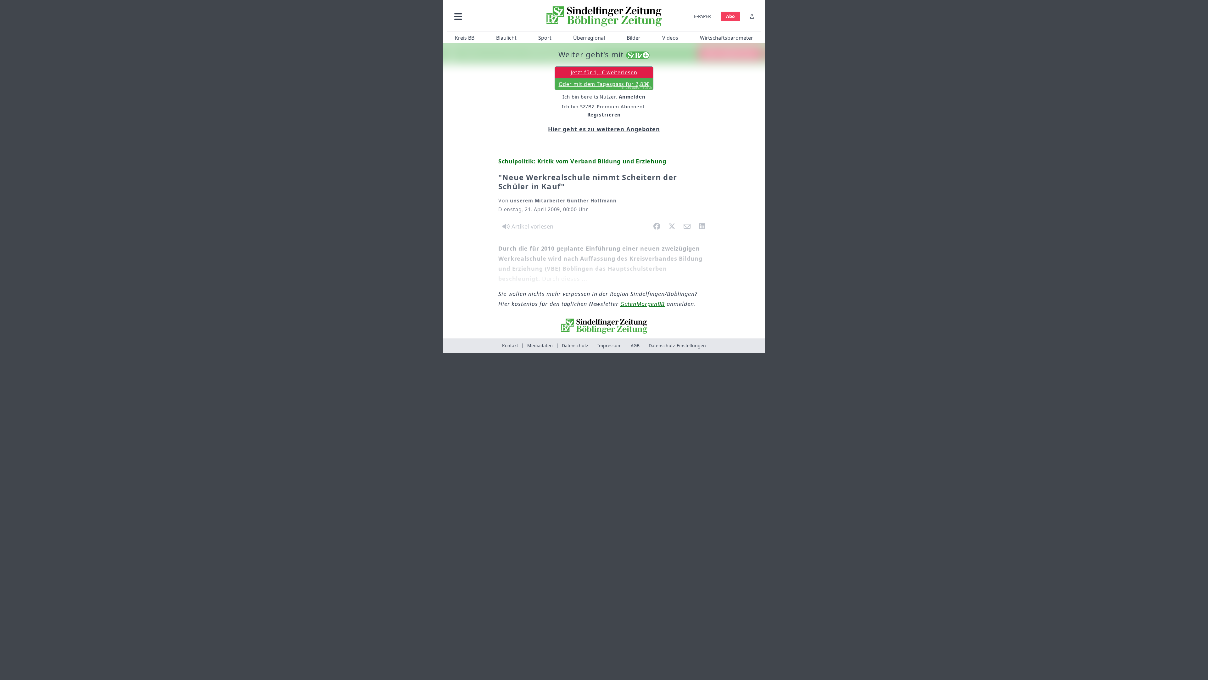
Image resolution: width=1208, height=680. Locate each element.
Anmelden (632, 97)
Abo (730, 16)
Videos (670, 37)
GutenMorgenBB (642, 304)
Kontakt (510, 345)
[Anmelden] (752, 16)
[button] (491, 16)
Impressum (609, 345)
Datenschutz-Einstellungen (677, 345)
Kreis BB (464, 37)
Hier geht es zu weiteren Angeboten (604, 129)
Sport (544, 37)
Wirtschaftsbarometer (726, 37)
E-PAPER (702, 16)
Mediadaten (540, 345)
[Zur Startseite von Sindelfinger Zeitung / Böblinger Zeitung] (604, 16)
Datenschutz (575, 345)
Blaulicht (506, 37)
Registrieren (604, 114)
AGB (635, 345)
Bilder (633, 37)
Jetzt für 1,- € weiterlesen (604, 72)
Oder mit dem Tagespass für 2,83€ (606, 85)
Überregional (589, 37)
